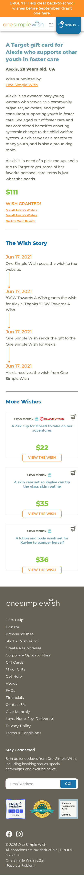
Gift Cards (15, 662)
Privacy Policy (18, 726)
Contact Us (16, 704)
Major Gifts (15, 669)
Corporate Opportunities (28, 655)
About (11, 683)
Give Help (14, 620)
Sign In (70, 25)
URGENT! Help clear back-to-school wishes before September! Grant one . (42, 8)
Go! (68, 784)
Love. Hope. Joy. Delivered (29, 718)
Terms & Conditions (23, 733)
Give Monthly (18, 711)
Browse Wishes (20, 634)
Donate (12, 627)
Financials (15, 697)
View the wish (42, 458)
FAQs (10, 690)
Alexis (12, 69)
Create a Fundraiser (23, 648)
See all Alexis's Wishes (21, 210)
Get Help (14, 676)
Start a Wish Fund (22, 641)
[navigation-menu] (50, 24)
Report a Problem (20, 865)
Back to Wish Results (20, 221)
